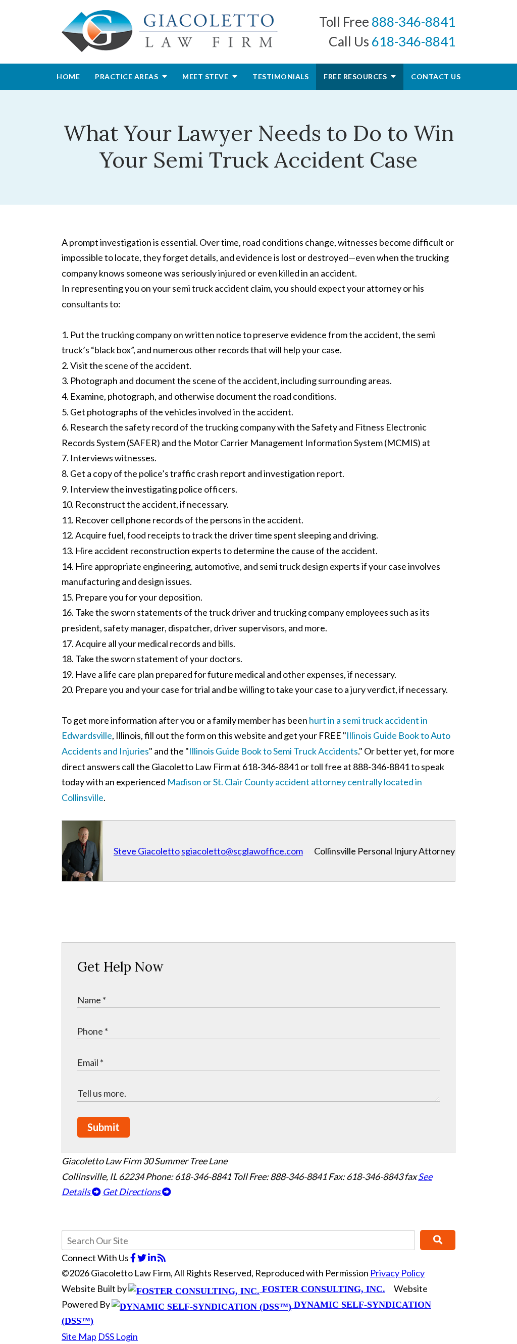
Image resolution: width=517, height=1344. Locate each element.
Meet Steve (206, 76)
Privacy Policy (397, 1272)
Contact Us (435, 76)
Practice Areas (127, 76)
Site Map (79, 1336)
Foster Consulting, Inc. (322, 1289)
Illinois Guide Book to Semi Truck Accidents (273, 751)
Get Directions (132, 1191)
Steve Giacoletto (147, 850)
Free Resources (356, 76)
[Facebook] (133, 1257)
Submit (103, 1127)
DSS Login (118, 1336)
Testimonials (280, 76)
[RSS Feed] (162, 1257)
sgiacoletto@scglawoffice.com (242, 850)
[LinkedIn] (153, 1257)
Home (68, 76)
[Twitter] (142, 1257)
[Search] (437, 1240)
